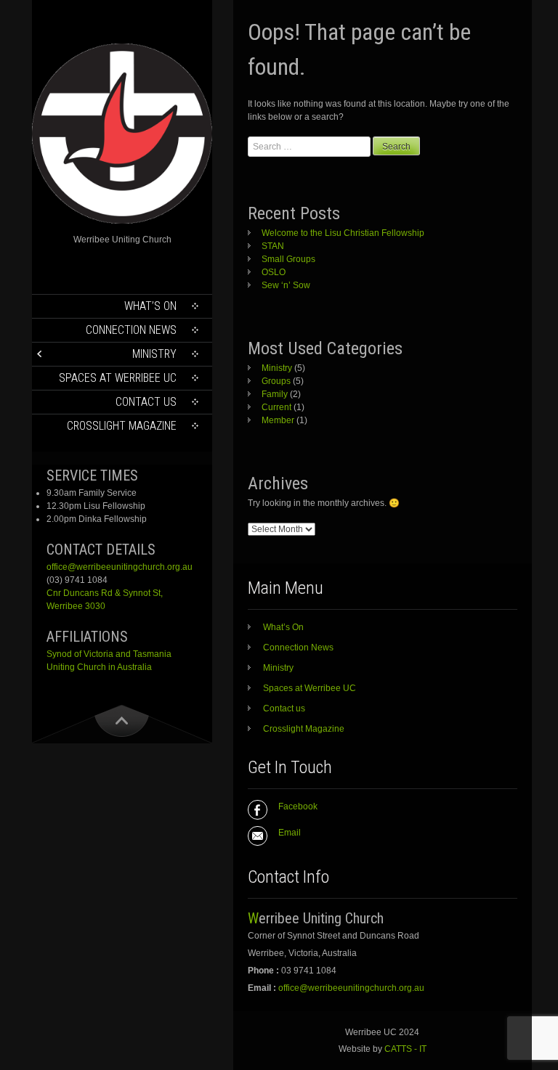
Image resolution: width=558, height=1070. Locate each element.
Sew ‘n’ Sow (286, 285)
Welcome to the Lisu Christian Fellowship (343, 233)
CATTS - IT (405, 1049)
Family (275, 394)
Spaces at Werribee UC (118, 378)
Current (276, 407)
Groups (276, 381)
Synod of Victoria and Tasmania (108, 654)
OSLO (274, 272)
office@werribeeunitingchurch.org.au (119, 567)
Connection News (131, 330)
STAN (273, 246)
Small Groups (288, 259)
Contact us (146, 402)
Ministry (154, 354)
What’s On (150, 306)
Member (278, 420)
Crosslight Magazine (122, 426)
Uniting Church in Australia (99, 667)
